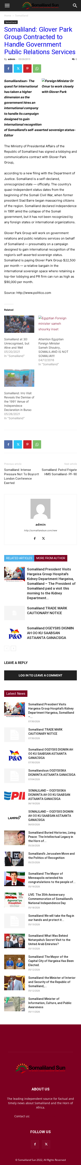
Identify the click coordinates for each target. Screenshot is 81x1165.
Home (7, 15)
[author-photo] (40, 518)
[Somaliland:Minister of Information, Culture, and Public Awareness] (14, 1004)
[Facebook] (8, 68)
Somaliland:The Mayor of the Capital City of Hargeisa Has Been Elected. (51, 961)
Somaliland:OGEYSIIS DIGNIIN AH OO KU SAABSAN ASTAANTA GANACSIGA (50, 633)
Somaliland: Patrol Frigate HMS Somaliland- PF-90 (59, 472)
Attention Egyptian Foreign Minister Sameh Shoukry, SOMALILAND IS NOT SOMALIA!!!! (53, 347)
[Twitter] (18, 68)
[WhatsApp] (37, 68)
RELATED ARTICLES (19, 558)
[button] (7, 5)
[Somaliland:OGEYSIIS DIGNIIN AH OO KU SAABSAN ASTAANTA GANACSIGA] (14, 633)
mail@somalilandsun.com (49, 1116)
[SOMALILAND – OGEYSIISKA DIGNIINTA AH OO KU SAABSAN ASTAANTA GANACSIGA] (14, 795)
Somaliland (21, 15)
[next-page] (13, 648)
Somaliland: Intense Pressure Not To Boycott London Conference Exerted (21, 476)
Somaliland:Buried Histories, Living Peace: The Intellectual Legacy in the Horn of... (51, 837)
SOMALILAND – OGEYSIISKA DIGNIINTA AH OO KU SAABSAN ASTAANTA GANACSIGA (49, 795)
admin (11, 59)
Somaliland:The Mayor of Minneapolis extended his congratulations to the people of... (52, 878)
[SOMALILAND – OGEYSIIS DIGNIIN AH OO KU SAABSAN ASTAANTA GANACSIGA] (14, 817)
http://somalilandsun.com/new (40, 530)
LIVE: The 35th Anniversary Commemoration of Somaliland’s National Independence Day (50, 899)
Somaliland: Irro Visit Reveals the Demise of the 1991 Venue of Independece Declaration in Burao (19, 401)
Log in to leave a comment (40, 675)
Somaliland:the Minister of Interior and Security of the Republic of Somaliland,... (52, 982)
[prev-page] (6, 648)
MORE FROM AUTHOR (50, 558)
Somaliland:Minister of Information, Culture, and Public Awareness (49, 1003)
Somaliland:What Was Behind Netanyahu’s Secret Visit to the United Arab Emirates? (49, 940)
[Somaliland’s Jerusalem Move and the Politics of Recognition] (14, 859)
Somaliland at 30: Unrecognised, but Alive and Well (16, 343)
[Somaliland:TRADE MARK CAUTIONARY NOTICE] (14, 613)
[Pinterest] (27, 68)
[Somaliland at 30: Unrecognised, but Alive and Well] (19, 324)
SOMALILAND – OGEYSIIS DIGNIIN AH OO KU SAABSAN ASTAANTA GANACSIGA (50, 816)
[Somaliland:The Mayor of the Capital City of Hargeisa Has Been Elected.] (14, 962)
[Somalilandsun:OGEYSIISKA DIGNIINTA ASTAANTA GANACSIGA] (14, 775)
